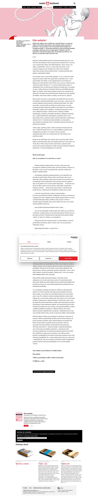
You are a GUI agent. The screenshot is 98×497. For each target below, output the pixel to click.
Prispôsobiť (48, 258)
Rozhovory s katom (22, 463)
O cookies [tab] (69, 241)
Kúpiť (26, 425)
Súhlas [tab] (29, 241)
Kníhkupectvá (72, 7)
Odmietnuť (29, 258)
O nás (30, 487)
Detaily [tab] (49, 241)
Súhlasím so (28, 435)
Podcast (39, 7)
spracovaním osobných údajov (31, 435)
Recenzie (34, 7)
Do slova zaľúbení (58, 7)
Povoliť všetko (68, 258)
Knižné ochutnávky (47, 7)
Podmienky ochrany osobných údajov (41, 487)
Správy (28, 7)
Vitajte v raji (42, 463)
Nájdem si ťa (65, 463)
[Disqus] (54, 391)
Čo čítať (65, 7)
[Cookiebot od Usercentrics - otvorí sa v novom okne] (72, 238)
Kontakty (25, 487)
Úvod (24, 7)
